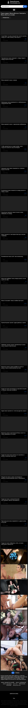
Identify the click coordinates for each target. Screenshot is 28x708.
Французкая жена (17, 685)
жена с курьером (7, 683)
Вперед (17, 672)
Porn (14, 698)
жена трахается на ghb (7, 682)
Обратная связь (14, 693)
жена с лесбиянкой (21, 682)
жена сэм (15, 683)
